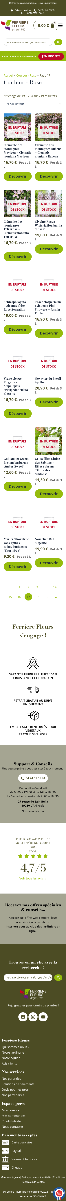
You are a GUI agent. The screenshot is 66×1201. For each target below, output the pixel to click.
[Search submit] (58, 42)
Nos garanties (11, 1079)
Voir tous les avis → (33, 878)
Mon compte (10, 1110)
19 (46, 597)
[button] (60, 25)
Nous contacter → (33, 811)
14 (54, 587)
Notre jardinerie (13, 1052)
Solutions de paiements (18, 1084)
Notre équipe (11, 1058)
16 (19, 597)
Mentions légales (10, 1177)
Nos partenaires (13, 1095)
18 (37, 597)
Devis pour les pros (15, 1090)
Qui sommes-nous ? (16, 1047)
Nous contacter (12, 1127)
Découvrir (18, 176)
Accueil (8, 75)
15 (10, 597)
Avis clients (9, 1063)
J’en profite (51, 56)
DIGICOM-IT (39, 1196)
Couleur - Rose (26, 75)
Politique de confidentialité (36, 1177)
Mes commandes (13, 1116)
